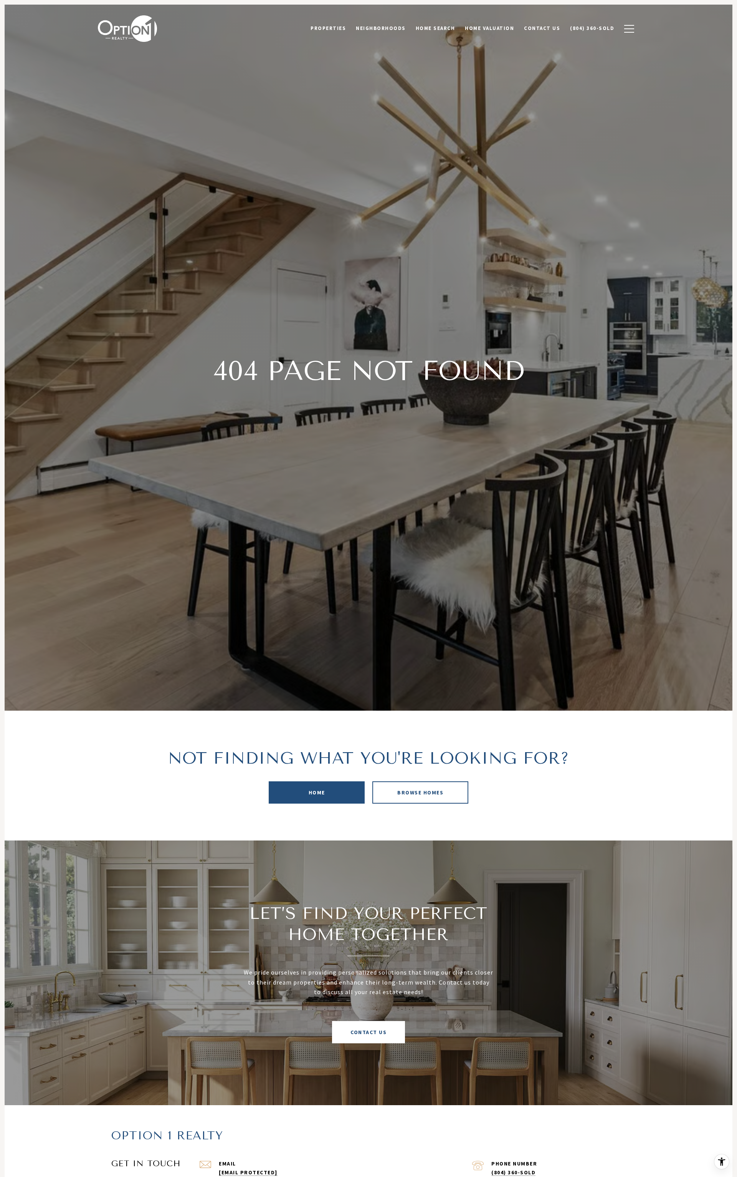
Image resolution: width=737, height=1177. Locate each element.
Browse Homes (420, 792)
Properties (328, 28)
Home (317, 792)
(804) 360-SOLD (513, 1172)
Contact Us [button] (368, 1032)
